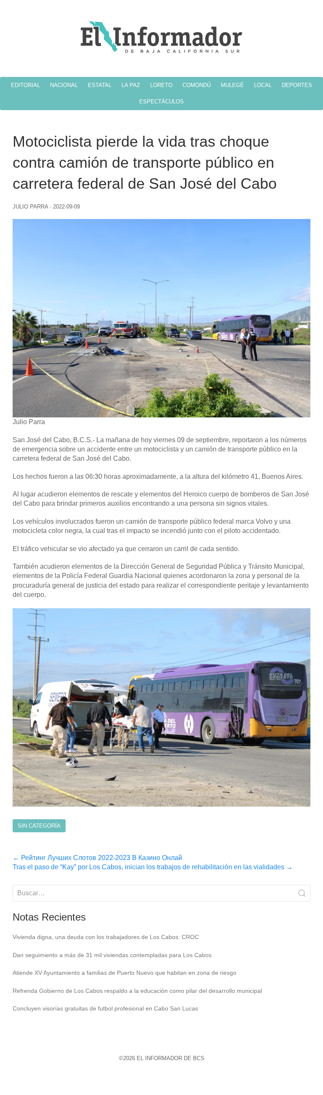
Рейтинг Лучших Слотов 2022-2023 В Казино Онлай (97, 857)
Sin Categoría (39, 826)
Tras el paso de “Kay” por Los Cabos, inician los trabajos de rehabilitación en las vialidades (153, 867)
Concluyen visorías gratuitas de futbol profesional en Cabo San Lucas (105, 1008)
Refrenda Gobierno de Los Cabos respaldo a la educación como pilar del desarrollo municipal (137, 990)
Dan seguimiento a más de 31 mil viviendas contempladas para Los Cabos (112, 955)
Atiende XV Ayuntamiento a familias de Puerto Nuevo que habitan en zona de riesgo (124, 972)
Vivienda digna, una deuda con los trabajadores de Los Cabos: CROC (106, 937)
